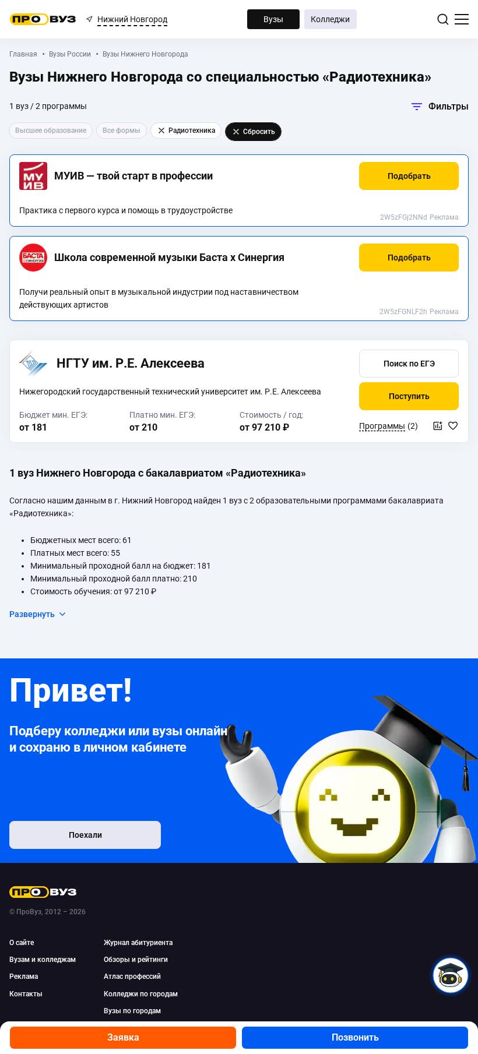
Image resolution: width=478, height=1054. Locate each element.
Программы (382, 426)
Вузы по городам (132, 1011)
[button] (409, 176)
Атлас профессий (132, 976)
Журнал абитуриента (138, 943)
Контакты (26, 994)
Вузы (273, 19)
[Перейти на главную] (42, 19)
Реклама (444, 217)
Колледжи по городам (141, 994)
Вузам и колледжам (42, 960)
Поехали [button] (85, 835)
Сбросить (259, 132)
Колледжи (330, 19)
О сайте (21, 943)
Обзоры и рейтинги (136, 960)
